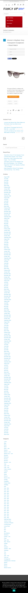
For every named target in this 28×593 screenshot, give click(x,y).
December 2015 (7, 398)
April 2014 (6, 432)
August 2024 (6, 218)
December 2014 (7, 418)
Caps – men (6, 465)
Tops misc (6, 557)
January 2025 (7, 209)
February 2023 (7, 249)
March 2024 (6, 227)
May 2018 (6, 348)
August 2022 (6, 259)
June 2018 (6, 346)
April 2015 (6, 411)
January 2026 (7, 189)
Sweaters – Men (7, 548)
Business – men (7, 462)
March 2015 (6, 413)
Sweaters (6, 546)
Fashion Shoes (7, 483)
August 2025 (6, 197)
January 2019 (7, 334)
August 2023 (6, 239)
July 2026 (6, 178)
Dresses (6, 476)
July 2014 (6, 427)
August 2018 (6, 342)
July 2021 (6, 282)
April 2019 (6, 329)
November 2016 (7, 379)
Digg (18, 109)
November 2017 (7, 358)
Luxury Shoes (7, 526)
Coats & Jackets (7, 469)
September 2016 (7, 382)
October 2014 (7, 422)
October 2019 (7, 318)
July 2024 (6, 220)
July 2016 (6, 386)
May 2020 (6, 306)
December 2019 (7, 315)
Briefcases (6, 457)
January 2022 (7, 272)
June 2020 (6, 304)
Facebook (11, 3)
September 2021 (7, 278)
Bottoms (6, 450)
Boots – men (6, 448)
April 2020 (6, 308)
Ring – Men (6, 540)
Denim (5, 472)
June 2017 (6, 367)
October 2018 (7, 339)
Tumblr (16, 3)
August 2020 (6, 301)
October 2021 (7, 277)
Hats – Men (6, 488)
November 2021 (7, 275)
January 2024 (7, 230)
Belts (5, 443)
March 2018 (6, 351)
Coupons (6, 470)
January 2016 (7, 396)
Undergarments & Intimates (10, 560)
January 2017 (7, 375)
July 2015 (6, 406)
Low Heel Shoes (7, 524)
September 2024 (7, 216)
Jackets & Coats (7, 521)
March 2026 (6, 185)
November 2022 (7, 254)
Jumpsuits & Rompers (8, 522)
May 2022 (6, 265)
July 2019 (6, 323)
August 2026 (6, 177)
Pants (5, 538)
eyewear (15, 101)
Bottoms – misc (7, 451)
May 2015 (6, 410)
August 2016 (6, 384)
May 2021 (6, 285)
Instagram (14, 3)
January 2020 (7, 313)
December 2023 (7, 232)
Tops (5, 553)
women (16, 103)
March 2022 (6, 268)
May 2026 (6, 182)
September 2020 (7, 299)
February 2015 (7, 415)
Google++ (6, 112)
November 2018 (7, 337)
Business (6, 458)
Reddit (15, 109)
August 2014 (6, 425)
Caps (5, 464)
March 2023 (6, 247)
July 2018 (6, 344)
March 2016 (6, 392)
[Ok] (26, 587)
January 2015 (7, 417)
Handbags (6, 484)
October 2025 (7, 194)
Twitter (5, 3)
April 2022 (6, 266)
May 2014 (6, 430)
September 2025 (7, 196)
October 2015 (7, 401)
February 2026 (7, 187)
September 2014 (7, 424)
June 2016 (6, 387)
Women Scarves (7, 567)
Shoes (8, 26)
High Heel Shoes (7, 519)
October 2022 (7, 256)
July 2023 (6, 240)
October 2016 (7, 380)
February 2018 (7, 353)
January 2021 (7, 292)
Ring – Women (7, 541)
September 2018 (7, 341)
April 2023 (6, 246)
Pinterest (19, 3)
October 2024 (7, 215)
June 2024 (6, 221)
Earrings (6, 479)
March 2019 (6, 330)
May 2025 (6, 202)
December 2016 (7, 377)
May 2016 (6, 389)
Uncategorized (7, 559)
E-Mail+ (9, 112)
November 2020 (7, 296)
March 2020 (6, 310)
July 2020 (6, 303)
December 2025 (7, 190)
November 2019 (7, 316)
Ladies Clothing (10, 17)
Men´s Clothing (10, 20)
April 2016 (6, 391)
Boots (5, 445)
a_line (5, 441)
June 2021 (6, 284)
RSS (22, 3)
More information (13, 96)
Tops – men (6, 555)
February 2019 (7, 332)
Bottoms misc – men (8, 453)
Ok (14, 590)
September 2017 (7, 361)
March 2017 (6, 372)
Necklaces (6, 534)
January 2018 (7, 354)
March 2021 (6, 289)
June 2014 (6, 429)
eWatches (10, 101)
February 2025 (7, 208)
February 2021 (7, 291)
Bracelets (6, 455)
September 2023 (7, 237)
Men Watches (7, 533)
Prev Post (4, 138)
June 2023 (6, 242)
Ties (5, 552)
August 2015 (6, 405)
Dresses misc (7, 477)
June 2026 (6, 180)
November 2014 (7, 420)
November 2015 (7, 399)
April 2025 (6, 204)
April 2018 (6, 349)
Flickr (8, 3)
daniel (11, 51)
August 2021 (6, 280)
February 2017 (7, 373)
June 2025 (6, 201)
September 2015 (7, 403)
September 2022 (7, 258)
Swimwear (6, 550)
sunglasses (10, 103)
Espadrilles (6, 481)
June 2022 (6, 263)
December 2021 (7, 273)
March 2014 (6, 434)
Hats (5, 486)
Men (5, 527)
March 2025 (6, 206)
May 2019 (6, 327)
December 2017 (7, 356)
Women (11, 54)
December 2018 (7, 335)
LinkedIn (12, 109)
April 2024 (6, 225)
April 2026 (6, 183)
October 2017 (7, 360)
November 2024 (7, 213)
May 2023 (6, 244)
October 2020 (7, 297)
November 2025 (7, 192)
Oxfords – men (7, 536)
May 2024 (6, 223)
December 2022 (7, 253)
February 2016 (7, 394)
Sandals (5, 543)
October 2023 (7, 235)
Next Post (23, 138)
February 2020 (7, 311)
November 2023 (7, 234)
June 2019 (6, 325)
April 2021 (6, 287)
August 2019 (6, 322)
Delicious (21, 109)
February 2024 (7, 228)
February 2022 (7, 270)
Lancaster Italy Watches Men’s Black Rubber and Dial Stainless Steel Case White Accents (14, 124)
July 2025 (6, 199)
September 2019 (7, 320)
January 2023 (7, 251)
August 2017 (6, 363)
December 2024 (7, 211)
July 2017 (6, 365)
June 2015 (6, 408)
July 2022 (6, 261)
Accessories (9, 23)
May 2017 (6, 368)
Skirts (5, 545)
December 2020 (7, 294)
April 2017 (6, 370)
